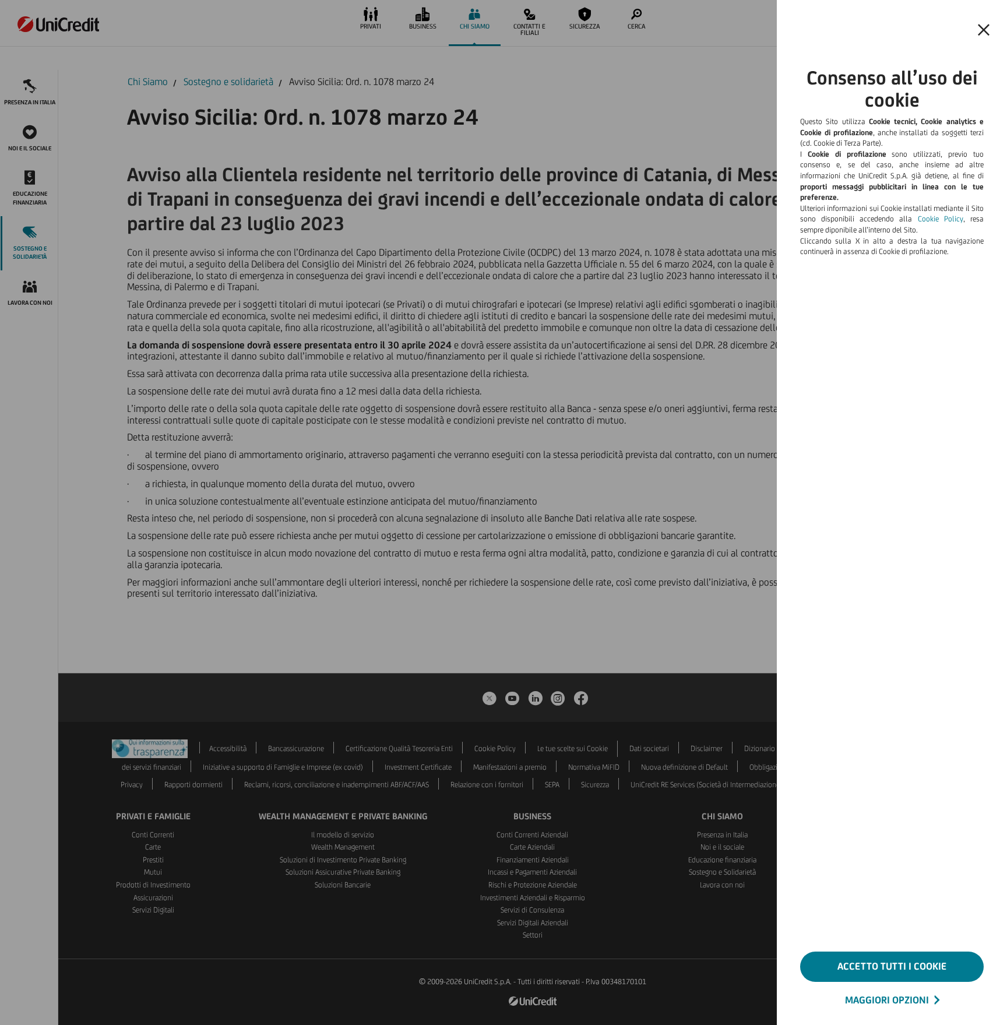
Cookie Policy (940, 218)
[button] (983, 30)
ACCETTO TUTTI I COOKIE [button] (891, 966)
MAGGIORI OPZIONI (887, 1000)
